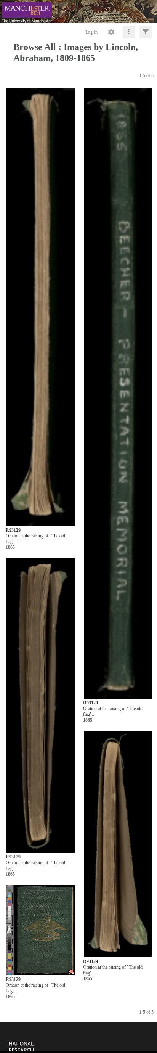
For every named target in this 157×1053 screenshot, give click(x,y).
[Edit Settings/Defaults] (111, 32)
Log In (91, 32)
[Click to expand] (145, 32)
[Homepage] (78, 11)
